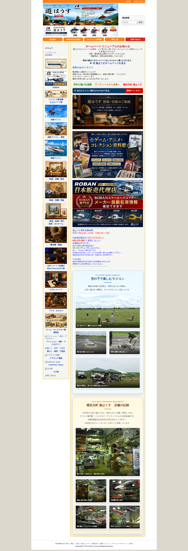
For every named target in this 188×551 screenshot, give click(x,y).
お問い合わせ (138, 1)
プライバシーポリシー (119, 543)
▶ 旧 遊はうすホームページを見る (108, 63)
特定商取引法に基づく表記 (64, 543)
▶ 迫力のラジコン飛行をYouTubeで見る (92, 91)
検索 (140, 22)
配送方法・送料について (100, 543)
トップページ (50, 53)
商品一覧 (114, 39)
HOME (128, 1)
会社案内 (52, 39)
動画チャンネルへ (134, 91)
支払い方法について (83, 543)
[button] (108, 311)
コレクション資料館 (94, 39)
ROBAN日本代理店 (73, 39)
